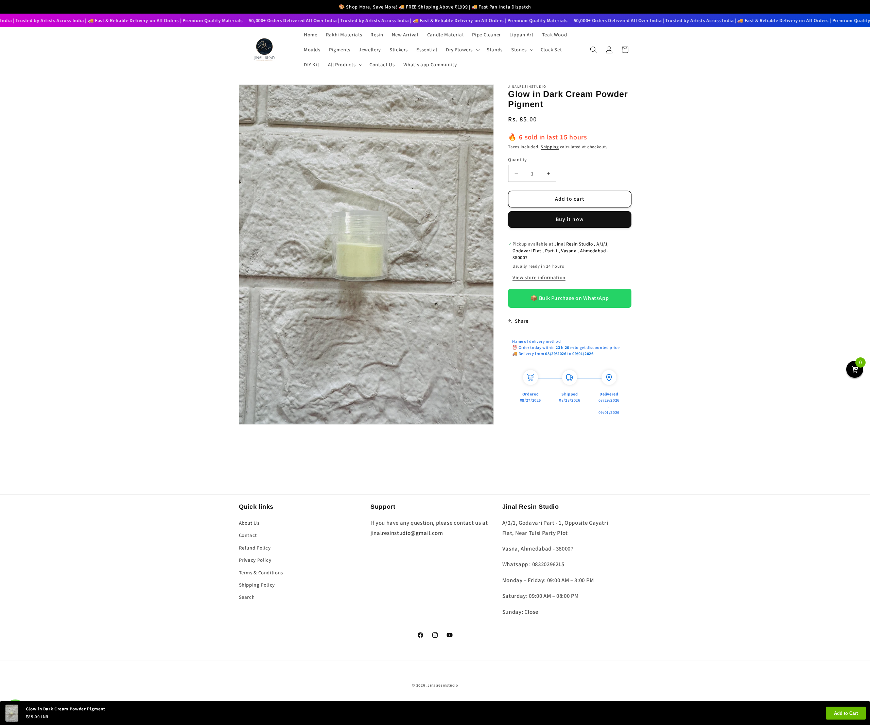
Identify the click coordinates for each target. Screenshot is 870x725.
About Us (249, 523)
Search (247, 597)
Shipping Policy (257, 584)
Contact (248, 535)
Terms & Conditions (261, 572)
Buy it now (570, 219)
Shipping (550, 147)
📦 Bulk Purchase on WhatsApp (569, 298)
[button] (462, 49)
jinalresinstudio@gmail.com (406, 533)
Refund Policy (255, 547)
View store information (539, 277)
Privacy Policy (255, 560)
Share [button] (521, 321)
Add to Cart (846, 713)
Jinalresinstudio (443, 685)
